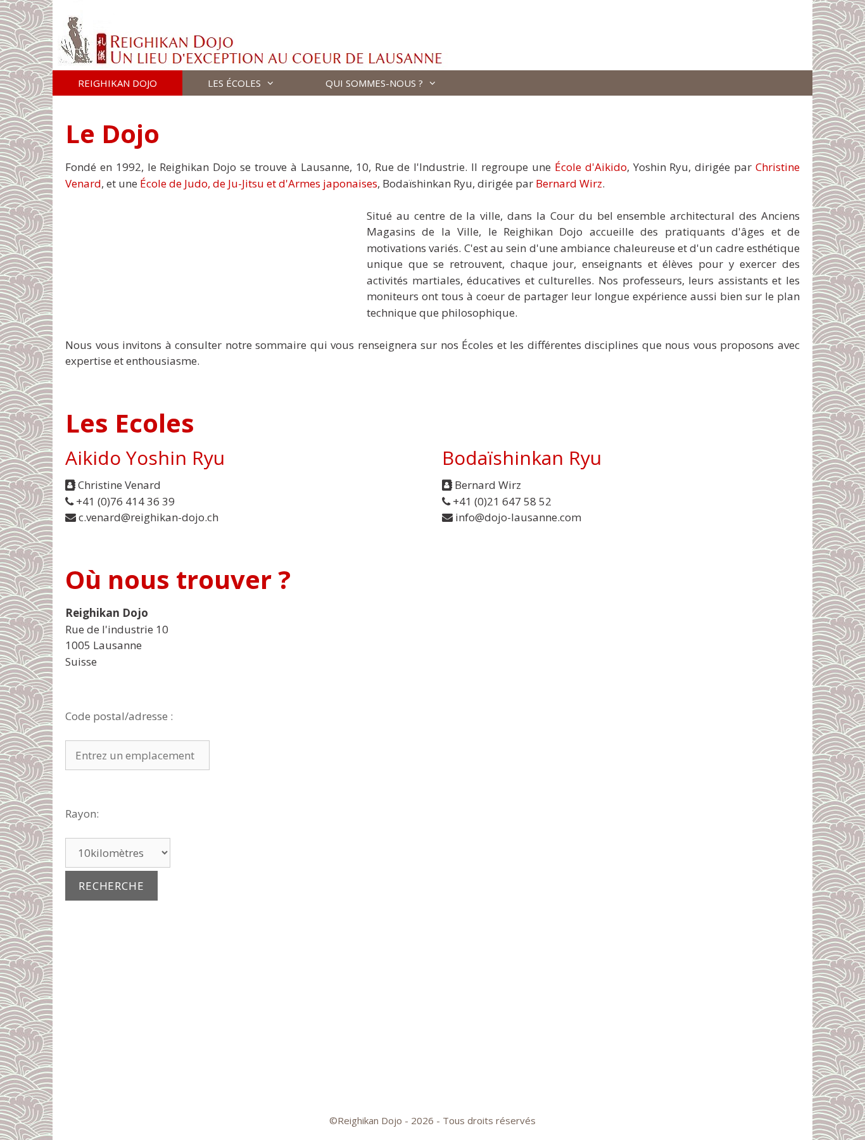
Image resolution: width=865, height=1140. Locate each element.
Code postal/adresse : (119, 716)
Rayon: (82, 813)
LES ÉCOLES (234, 83)
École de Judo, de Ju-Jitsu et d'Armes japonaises (258, 183)
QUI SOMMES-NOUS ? (374, 83)
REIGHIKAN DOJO (117, 83)
